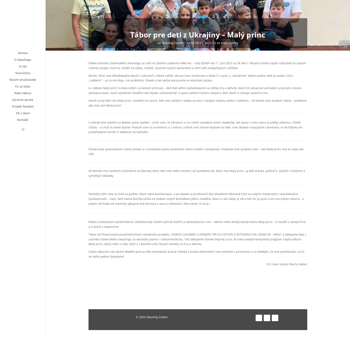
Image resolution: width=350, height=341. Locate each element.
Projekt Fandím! (23, 106)
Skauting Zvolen (172, 43)
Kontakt (22, 120)
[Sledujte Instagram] (267, 318)
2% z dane (23, 113)
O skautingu (22, 60)
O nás (23, 66)
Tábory (233, 43)
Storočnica (22, 73)
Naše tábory (22, 93)
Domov (23, 53)
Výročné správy (22, 100)
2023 (208, 43)
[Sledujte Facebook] (259, 318)
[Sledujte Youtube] (275, 318)
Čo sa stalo (22, 86)
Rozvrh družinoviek (23, 80)
